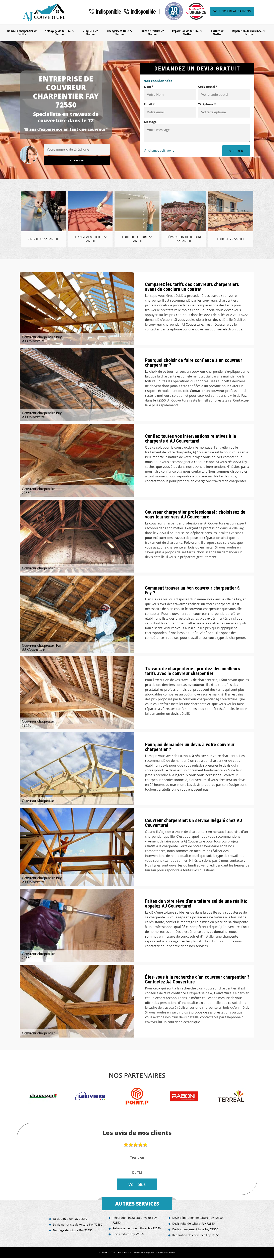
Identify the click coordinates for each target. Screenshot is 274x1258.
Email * (149, 104)
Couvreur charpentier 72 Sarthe (22, 32)
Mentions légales (144, 1252)
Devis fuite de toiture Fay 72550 (193, 1223)
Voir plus (137, 1184)
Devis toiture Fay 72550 (128, 1234)
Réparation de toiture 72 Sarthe (187, 32)
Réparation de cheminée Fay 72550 (195, 1235)
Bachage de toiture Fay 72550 (72, 1230)
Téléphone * (207, 104)
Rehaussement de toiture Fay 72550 (137, 1228)
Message (150, 122)
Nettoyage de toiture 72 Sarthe (59, 32)
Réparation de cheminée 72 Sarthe (248, 32)
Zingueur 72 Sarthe (90, 32)
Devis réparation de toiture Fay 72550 (197, 1218)
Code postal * (208, 87)
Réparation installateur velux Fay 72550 (135, 1220)
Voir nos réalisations (232, 11)
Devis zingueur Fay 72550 (70, 1219)
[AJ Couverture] (45, 12)
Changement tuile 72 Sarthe (119, 32)
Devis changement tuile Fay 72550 (195, 1229)
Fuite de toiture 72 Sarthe (152, 32)
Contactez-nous (165, 1252)
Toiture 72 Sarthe (217, 32)
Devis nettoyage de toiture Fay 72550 (77, 1224)
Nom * (148, 87)
